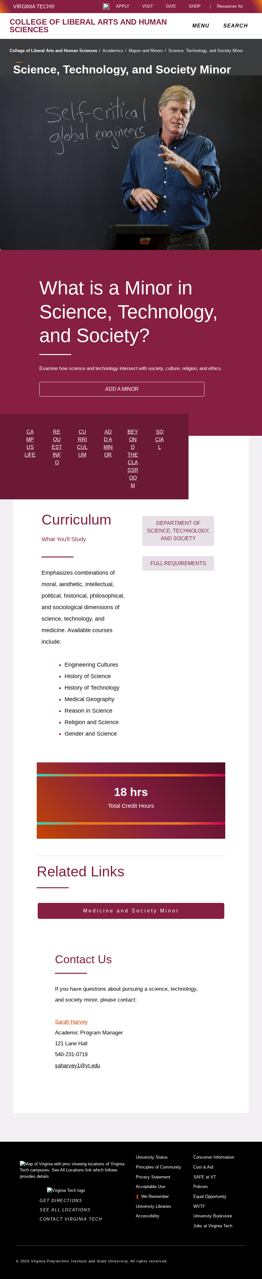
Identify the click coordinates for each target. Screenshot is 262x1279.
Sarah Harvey (71, 1021)
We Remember (155, 1196)
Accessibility (147, 1216)
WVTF (199, 1206)
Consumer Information (213, 1157)
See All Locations (67, 1209)
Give (171, 6)
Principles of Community (158, 1167)
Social (159, 439)
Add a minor (122, 389)
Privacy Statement (153, 1177)
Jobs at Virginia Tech (212, 1225)
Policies (200, 1186)
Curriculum (82, 443)
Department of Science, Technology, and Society (178, 530)
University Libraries (153, 1206)
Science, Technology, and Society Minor (205, 50)
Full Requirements (178, 563)
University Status (152, 1157)
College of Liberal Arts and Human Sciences (55, 50)
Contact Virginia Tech (73, 1219)
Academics (115, 50)
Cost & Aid (203, 1167)
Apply (122, 6)
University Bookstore (212, 1216)
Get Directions (63, 1200)
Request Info (57, 447)
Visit (147, 6)
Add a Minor (108, 443)
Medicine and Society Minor (131, 910)
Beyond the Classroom (132, 458)
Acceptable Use (150, 1186)
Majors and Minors (147, 50)
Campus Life (30, 443)
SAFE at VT (204, 1177)
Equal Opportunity (210, 1196)
